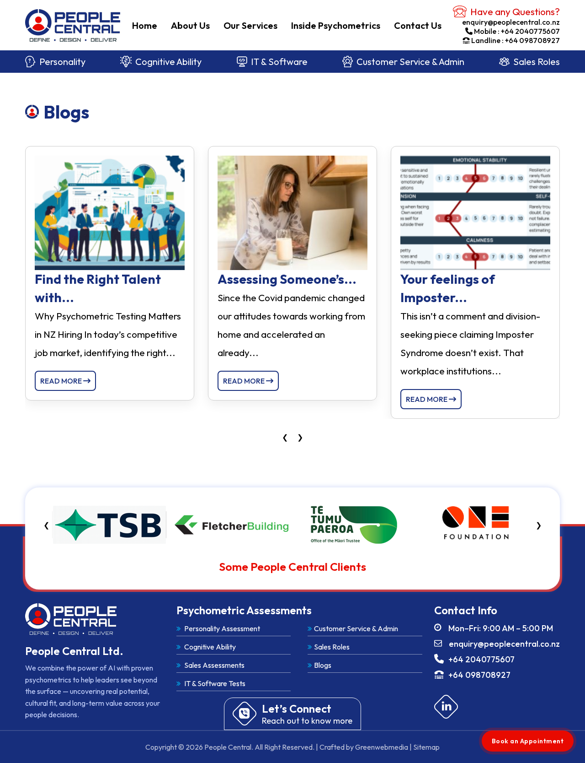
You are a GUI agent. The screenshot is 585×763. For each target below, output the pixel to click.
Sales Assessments (214, 665)
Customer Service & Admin (410, 61)
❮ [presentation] (285, 437)
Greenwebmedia (381, 747)
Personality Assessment (221, 628)
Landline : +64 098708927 (515, 40)
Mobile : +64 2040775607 (517, 31)
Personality (62, 61)
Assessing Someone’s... (287, 279)
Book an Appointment (528, 741)
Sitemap (426, 747)
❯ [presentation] (300, 437)
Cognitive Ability (168, 61)
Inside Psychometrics (335, 25)
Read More (61, 380)
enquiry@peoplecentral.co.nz (511, 22)
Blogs (322, 665)
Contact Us (417, 25)
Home (144, 25)
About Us (190, 25)
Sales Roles (536, 61)
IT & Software (279, 61)
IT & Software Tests (214, 683)
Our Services (250, 25)
